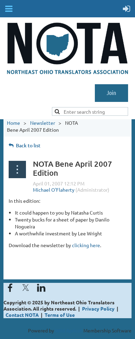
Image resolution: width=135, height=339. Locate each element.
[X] (25, 288)
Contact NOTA (22, 315)
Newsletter (42, 123)
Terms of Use (60, 315)
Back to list (28, 145)
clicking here (86, 245)
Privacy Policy (98, 308)
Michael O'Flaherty (53, 189)
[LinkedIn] (41, 288)
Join (111, 92)
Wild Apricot (68, 330)
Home (13, 123)
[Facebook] (10, 288)
